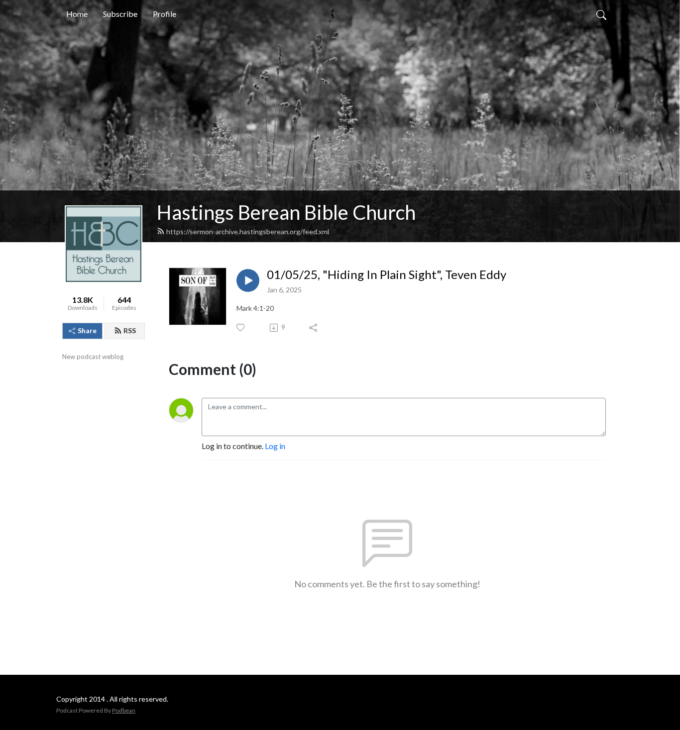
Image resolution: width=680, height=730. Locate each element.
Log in (275, 446)
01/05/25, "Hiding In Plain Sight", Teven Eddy (386, 274)
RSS (129, 330)
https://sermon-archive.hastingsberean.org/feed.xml (247, 231)
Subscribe (120, 13)
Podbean (123, 710)
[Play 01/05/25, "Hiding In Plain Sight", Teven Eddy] (247, 280)
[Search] (601, 14)
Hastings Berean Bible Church (286, 212)
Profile (164, 13)
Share (87, 330)
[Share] (314, 328)
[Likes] (241, 327)
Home (77, 13)
